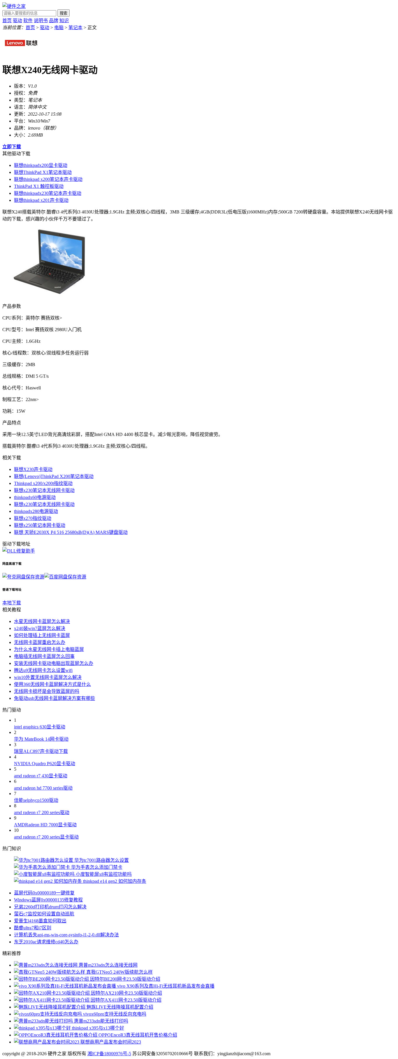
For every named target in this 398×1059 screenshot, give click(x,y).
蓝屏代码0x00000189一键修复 (44, 892)
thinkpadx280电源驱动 (36, 511)
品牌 (53, 20)
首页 (7, 20)
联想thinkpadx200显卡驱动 (40, 165)
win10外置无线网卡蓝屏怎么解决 (48, 677)
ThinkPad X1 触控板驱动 (39, 186)
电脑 (59, 27)
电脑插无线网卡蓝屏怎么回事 (44, 656)
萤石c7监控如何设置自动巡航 (44, 913)
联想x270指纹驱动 (32, 518)
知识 (64, 20)
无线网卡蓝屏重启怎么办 (39, 642)
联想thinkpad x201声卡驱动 (41, 200)
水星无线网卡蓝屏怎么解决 (42, 621)
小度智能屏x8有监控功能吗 (104, 874)
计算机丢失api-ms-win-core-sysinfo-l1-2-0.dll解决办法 (66, 934)
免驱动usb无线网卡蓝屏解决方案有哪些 (54, 698)
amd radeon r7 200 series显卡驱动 (46, 836)
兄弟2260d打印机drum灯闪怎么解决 (50, 906)
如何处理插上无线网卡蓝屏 (42, 635)
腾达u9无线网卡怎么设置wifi (43, 670)
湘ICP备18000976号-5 (109, 1053)
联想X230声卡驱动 (33, 469)
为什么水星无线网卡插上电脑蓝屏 (49, 649)
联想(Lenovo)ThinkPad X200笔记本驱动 (54, 476)
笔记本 (75, 27)
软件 (28, 20)
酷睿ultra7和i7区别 (32, 927)
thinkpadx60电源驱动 (35, 497)
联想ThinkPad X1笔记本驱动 (43, 172)
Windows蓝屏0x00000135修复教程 (48, 899)
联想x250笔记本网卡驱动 (39, 525)
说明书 (41, 20)
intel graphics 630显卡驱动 (39, 726)
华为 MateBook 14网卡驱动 (41, 739)
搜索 (63, 13)
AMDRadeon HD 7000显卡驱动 (45, 824)
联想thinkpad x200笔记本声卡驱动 (48, 179)
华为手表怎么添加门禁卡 (96, 867)
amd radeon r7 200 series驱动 (41, 812)
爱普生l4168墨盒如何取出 (40, 920)
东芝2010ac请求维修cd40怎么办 (46, 941)
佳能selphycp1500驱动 (36, 800)
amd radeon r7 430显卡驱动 (40, 775)
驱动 (17, 20)
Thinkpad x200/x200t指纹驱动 (43, 483)
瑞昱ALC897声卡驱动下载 (41, 751)
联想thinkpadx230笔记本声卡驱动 (47, 193)
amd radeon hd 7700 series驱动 (43, 788)
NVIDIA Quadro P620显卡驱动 (44, 763)
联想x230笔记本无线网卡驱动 (44, 490)
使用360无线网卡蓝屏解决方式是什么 (52, 684)
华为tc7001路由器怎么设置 (101, 860)
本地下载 (11, 602)
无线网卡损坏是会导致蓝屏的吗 (46, 691)
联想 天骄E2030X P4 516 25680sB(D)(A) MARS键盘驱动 (71, 532)
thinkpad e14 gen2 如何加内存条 (114, 881)
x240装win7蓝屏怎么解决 (39, 628)
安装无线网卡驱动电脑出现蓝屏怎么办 (53, 663)
